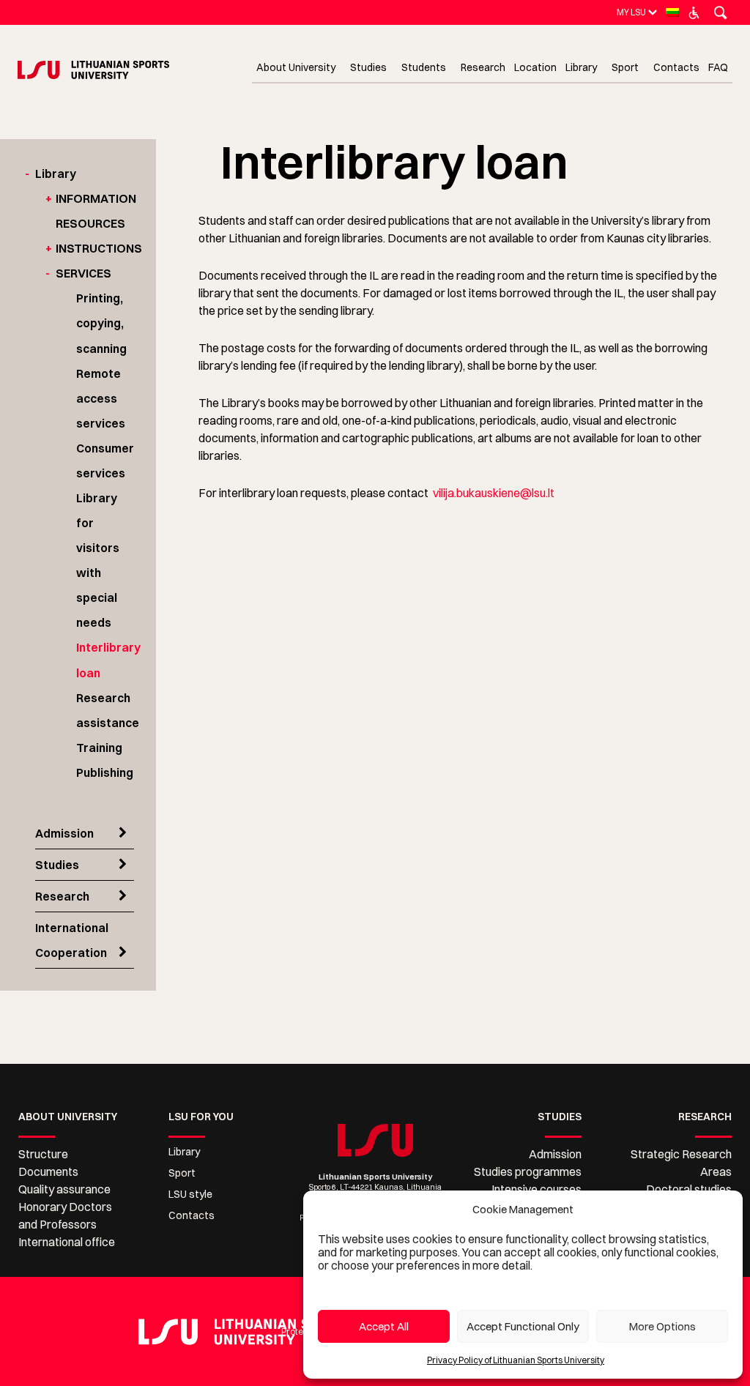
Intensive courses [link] (536, 1189)
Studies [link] (57, 864)
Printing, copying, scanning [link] (101, 323)
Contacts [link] (191, 1215)
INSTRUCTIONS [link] (99, 248)
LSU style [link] (190, 1194)
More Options (662, 1326)
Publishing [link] (104, 772)
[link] (631, 12)
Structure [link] (43, 1154)
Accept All (384, 1326)
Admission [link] (64, 833)
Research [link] (62, 896)
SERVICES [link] (83, 273)
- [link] (27, 173)
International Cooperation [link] (71, 940)
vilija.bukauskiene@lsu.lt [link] (493, 492)
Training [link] (99, 747)
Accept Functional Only (523, 1326)
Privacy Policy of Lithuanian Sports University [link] (515, 1360)
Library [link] (55, 173)
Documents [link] (48, 1171)
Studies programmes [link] (528, 1171)
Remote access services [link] (100, 398)
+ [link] (48, 198)
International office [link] (66, 1241)
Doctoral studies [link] (689, 1189)
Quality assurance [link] (64, 1189)
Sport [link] (182, 1173)
